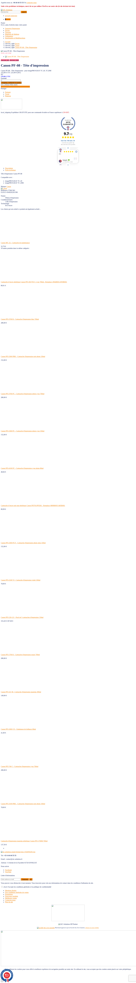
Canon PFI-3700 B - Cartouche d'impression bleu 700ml (20, 319)
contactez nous (32, 3)
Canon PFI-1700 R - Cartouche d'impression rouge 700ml (20, 655)
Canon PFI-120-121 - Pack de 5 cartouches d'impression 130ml (22, 617)
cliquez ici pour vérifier (92, 927)
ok (31, 879)
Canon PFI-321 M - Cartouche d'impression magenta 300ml (21, 692)
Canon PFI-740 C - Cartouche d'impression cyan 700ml (19, 766)
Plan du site (9, 902)
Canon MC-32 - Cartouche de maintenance (15, 243)
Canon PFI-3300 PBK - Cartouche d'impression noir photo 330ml (23, 356)
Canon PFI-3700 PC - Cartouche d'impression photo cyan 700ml (22, 394)
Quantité (4, 78)
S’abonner (25, 879)
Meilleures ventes (11, 898)
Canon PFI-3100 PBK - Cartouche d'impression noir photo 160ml (23, 804)
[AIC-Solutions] (6, 10)
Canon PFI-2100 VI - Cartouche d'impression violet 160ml (20, 580)
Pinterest (8, 96)
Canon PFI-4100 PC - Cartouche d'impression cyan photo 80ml (22, 468)
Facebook (8, 870)
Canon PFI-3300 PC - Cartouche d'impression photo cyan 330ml (22, 431)
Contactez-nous (10, 900)
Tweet (7, 94)
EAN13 (3, 192)
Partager (3, 88)
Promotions (9, 894)
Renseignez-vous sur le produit (15, 87)
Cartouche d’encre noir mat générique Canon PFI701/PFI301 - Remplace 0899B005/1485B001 (33, 505)
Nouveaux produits (11, 896)
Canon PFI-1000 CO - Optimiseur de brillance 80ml (18, 729)
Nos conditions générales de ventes (17, 892)
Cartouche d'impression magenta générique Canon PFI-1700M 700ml (24, 841)
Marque (3, 186)
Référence (4, 190)
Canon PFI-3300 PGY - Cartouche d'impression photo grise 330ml (23, 543)
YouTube (8, 872)
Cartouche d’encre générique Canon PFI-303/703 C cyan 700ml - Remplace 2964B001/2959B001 (34, 282)
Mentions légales (10, 890)
